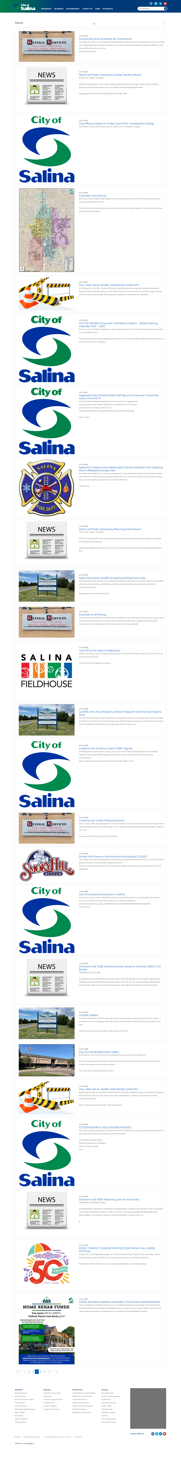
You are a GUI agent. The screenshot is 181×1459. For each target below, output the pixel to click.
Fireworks (47, 1396)
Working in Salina (108, 1412)
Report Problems (21, 1419)
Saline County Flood (51, 1409)
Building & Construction (24, 1399)
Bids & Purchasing (79, 1409)
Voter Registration (108, 1419)
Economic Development (110, 1396)
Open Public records (80, 1403)
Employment (20, 1403)
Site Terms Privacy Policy (31, 1437)
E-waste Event (49, 1403)
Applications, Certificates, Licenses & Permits (82, 1397)
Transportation (20, 1422)
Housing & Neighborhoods (25, 1409)
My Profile (78, 1437)
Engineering (106, 1399)
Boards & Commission (52, 1393)
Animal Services (21, 1393)
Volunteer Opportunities (53, 1399)
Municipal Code (107, 1393)
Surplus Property (50, 1406)
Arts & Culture (20, 1396)
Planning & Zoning (108, 1403)
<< (17, 1371)
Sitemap (18, 1437)
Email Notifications (108, 1422)
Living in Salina (21, 1406)
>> (57, 1371)
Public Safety (20, 1412)
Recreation (19, 1416)
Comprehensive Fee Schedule (83, 1393)
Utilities (104, 1416)
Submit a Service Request (82, 1406)
